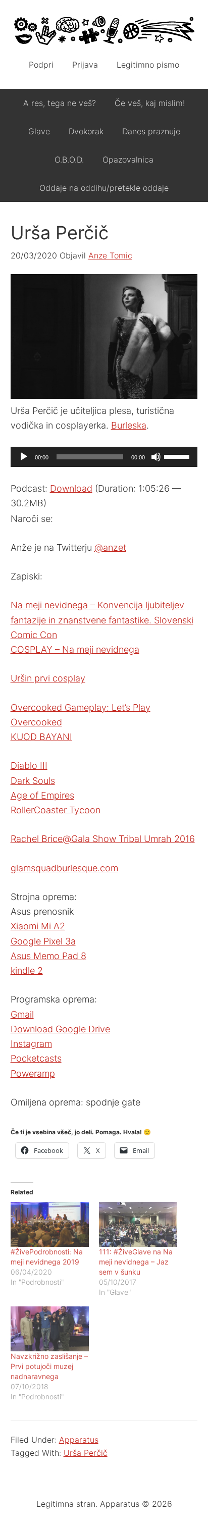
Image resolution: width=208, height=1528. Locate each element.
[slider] (178, 456)
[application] (104, 457)
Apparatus (104, 30)
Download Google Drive (60, 1029)
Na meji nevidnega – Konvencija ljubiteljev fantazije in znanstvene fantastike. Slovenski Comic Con (102, 620)
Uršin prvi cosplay (48, 678)
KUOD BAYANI (41, 736)
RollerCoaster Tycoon (55, 810)
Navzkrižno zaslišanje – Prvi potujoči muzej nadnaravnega (49, 1366)
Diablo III (29, 765)
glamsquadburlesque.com (64, 868)
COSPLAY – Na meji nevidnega (75, 649)
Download (71, 488)
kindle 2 (27, 970)
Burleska (128, 425)
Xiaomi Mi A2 (38, 926)
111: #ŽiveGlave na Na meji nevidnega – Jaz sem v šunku (136, 1261)
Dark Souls (33, 780)
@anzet (110, 547)
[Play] (24, 457)
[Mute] (156, 457)
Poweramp (33, 1073)
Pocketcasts (36, 1058)
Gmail (22, 1014)
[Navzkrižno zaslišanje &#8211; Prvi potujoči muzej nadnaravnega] (50, 1328)
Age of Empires (42, 795)
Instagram (31, 1043)
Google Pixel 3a (43, 941)
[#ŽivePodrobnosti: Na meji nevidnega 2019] (50, 1224)
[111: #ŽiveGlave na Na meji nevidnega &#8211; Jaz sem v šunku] (138, 1224)
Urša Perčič (86, 1453)
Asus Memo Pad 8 (48, 956)
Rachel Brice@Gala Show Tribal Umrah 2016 (103, 838)
